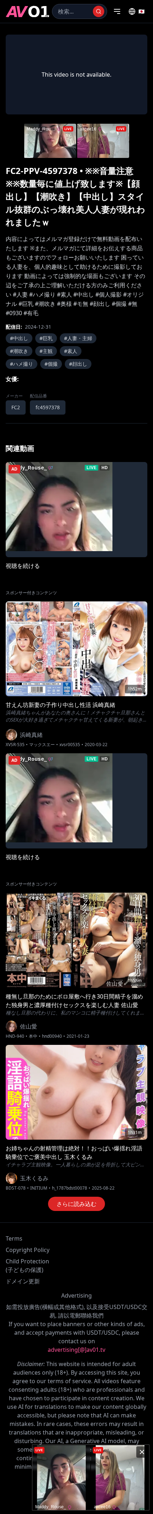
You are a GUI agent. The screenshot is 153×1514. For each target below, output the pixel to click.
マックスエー (42, 745)
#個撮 (51, 363)
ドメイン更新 (23, 1281)
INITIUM (38, 1188)
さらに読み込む (76, 1204)
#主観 (46, 351)
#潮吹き (19, 351)
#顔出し (78, 363)
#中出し (19, 338)
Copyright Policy (27, 1250)
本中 (33, 1036)
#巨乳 (46, 338)
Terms (14, 1238)
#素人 (70, 351)
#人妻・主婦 (78, 338)
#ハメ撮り (21, 363)
